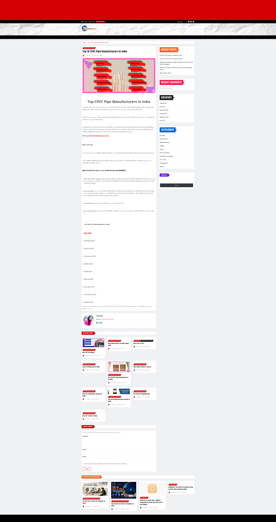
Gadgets (162, 146)
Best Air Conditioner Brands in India (92, 395)
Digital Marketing (164, 142)
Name (85, 449)
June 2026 (162, 106)
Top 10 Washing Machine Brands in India (119, 400)
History (162, 149)
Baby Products (164, 139)
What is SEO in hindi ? (165, 73)
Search (164, 175)
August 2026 (163, 103)
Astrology (162, 135)
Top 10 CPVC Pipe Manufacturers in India (98, 42)
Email (84, 456)
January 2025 (163, 113)
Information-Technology (166, 156)
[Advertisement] (44, 10)
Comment (85, 436)
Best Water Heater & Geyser (142, 367)
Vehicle (162, 166)
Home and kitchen (165, 153)
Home (84, 42)
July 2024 (162, 120)
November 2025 (164, 110)
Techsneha (87, 55)
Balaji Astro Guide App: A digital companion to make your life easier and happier (151, 502)
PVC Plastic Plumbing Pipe (141, 394)
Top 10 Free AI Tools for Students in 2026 (171, 55)
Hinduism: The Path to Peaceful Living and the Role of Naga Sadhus (180, 488)
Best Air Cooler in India (90, 416)
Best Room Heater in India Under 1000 (118, 344)
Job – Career (163, 159)
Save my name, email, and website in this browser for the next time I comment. (105, 464)
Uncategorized (164, 163)
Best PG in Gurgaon (89, 352)
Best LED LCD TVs (138, 343)
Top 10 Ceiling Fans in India (91, 367)
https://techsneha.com (107, 319)
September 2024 (164, 117)
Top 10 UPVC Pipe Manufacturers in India (97, 136)
